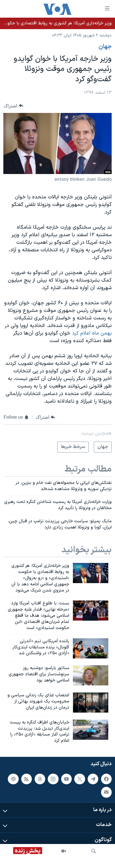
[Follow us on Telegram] (93, 779)
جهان (105, 46)
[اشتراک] (106, 792)
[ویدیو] (63, 851)
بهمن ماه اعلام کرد (92, 333)
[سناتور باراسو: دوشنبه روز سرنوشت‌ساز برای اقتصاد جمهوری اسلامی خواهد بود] (90, 675)
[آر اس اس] (26, 779)
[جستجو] (93, 851)
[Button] (13, 106)
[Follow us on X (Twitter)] (79, 779)
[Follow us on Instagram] (53, 779)
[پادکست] (13, 779)
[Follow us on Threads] (40, 779)
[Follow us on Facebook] (106, 779)
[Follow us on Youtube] (66, 779)
